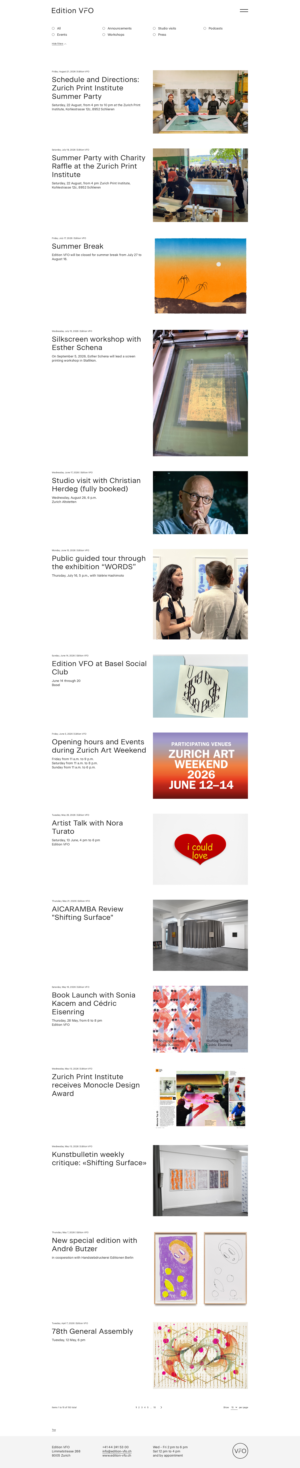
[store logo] (72, 10)
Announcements (120, 28)
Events (62, 35)
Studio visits (167, 28)
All (59, 28)
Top (54, 1430)
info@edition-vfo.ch (117, 1451)
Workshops (116, 35)
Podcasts (216, 28)
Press (162, 35)
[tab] (150, 43)
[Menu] (244, 10)
